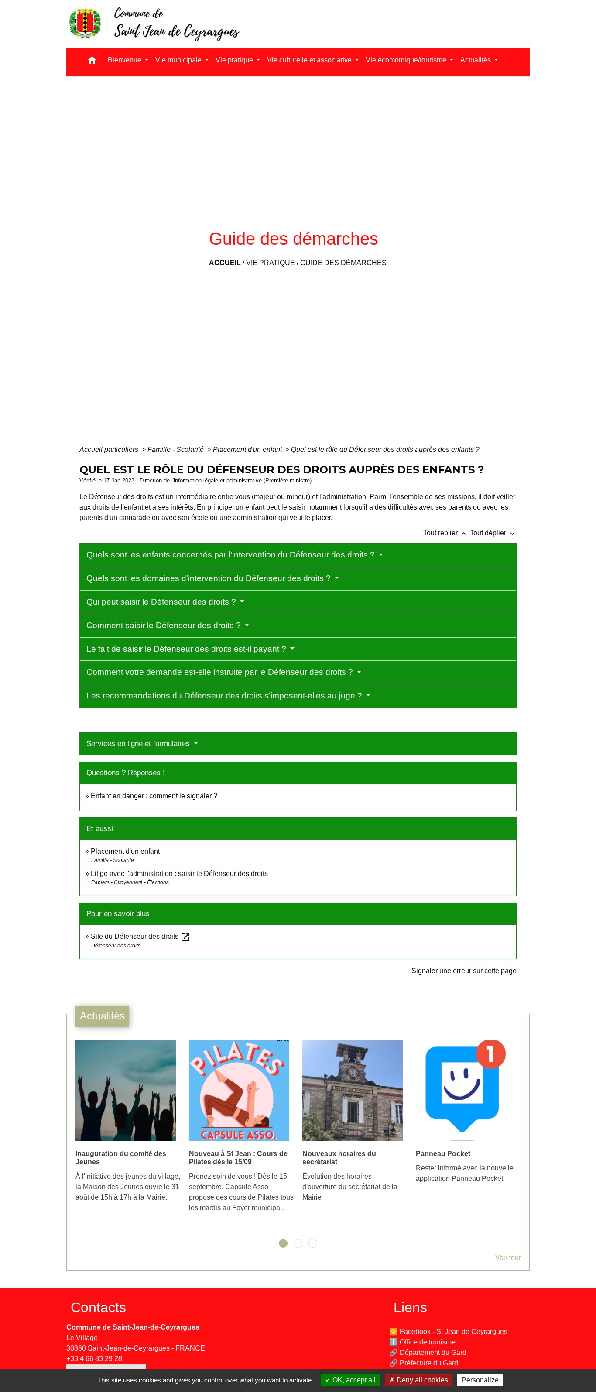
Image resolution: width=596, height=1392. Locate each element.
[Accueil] (153, 24)
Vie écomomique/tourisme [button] (407, 60)
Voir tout (508, 1258)
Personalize (480, 1380)
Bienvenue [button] (125, 60)
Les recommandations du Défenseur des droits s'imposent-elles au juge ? (225, 695)
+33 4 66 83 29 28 (94, 1358)
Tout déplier (493, 533)
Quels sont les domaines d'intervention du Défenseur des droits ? (209, 578)
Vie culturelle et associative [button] (310, 60)
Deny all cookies (421, 1380)
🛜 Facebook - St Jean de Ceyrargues (448, 1331)
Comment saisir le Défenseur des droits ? (164, 625)
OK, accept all (353, 1380)
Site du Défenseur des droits (141, 936)
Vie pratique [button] (235, 60)
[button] (92, 62)
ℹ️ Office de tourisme (422, 1342)
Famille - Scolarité (176, 449)
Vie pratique (270, 263)
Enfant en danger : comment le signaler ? (154, 796)
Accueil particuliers (109, 449)
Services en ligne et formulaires (139, 743)
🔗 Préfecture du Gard (423, 1363)
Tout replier (445, 533)
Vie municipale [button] (179, 60)
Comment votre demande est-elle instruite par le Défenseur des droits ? (220, 672)
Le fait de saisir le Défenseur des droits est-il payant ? (187, 648)
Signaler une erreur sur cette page (464, 971)
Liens (410, 1307)
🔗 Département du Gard (427, 1352)
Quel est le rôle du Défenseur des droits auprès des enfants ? (385, 449)
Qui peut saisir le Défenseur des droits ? (162, 601)
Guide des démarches (343, 263)
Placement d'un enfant (248, 449)
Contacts (98, 1307)
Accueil (225, 263)
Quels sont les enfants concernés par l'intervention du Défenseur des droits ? (231, 554)
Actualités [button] (476, 60)
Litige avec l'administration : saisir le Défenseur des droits (179, 873)
